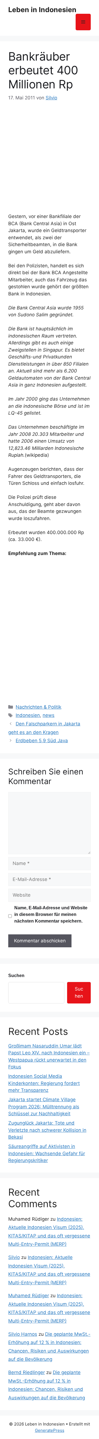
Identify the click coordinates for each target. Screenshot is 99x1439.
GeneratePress (49, 1430)
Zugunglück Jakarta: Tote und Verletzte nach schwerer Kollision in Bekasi (47, 1130)
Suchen (16, 975)
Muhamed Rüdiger (28, 1295)
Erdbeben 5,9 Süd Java (42, 740)
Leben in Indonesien (42, 10)
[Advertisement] (49, 154)
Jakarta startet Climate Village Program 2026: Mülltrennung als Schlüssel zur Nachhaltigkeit (43, 1106)
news (48, 715)
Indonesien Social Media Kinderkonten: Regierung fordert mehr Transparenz (44, 1083)
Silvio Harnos (22, 1334)
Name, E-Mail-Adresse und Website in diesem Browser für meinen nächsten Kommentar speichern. (50, 914)
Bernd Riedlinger (26, 1372)
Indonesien (28, 715)
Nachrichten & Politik (38, 707)
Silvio (14, 1257)
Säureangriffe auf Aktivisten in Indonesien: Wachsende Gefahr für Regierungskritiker (46, 1153)
